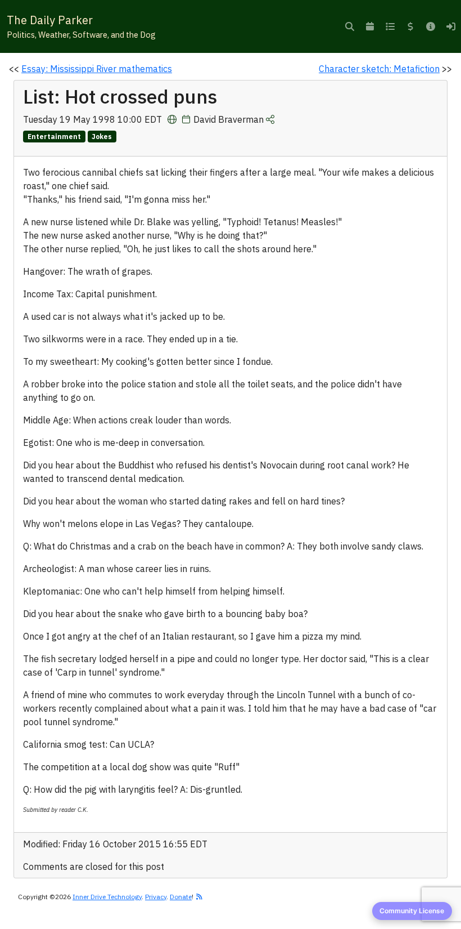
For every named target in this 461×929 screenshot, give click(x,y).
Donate (181, 896)
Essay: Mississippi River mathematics (96, 68)
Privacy (155, 896)
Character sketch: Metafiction (379, 68)
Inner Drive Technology (107, 896)
